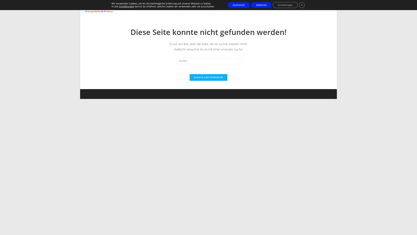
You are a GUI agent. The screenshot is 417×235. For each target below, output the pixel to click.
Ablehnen (261, 5)
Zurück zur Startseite (208, 77)
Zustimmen (239, 5)
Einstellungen (126, 6)
